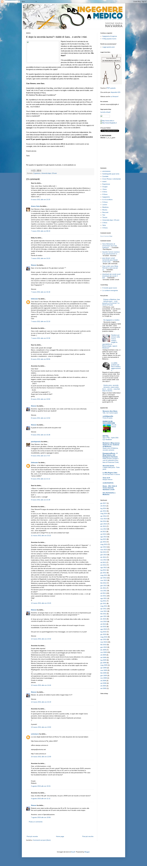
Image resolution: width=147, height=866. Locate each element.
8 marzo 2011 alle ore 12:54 (40, 418)
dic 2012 (103, 557)
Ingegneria (106, 197)
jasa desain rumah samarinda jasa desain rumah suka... (110, 260)
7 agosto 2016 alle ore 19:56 (41, 817)
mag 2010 (103, 637)
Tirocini (104, 217)
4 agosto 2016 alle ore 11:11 (40, 798)
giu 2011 (103, 603)
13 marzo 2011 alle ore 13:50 (41, 727)
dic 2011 (103, 588)
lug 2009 (103, 660)
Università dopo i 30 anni (49, 173)
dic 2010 (103, 619)
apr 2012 (103, 578)
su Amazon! (114, 96)
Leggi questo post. (108, 47)
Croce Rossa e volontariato (111, 179)
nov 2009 (103, 652)
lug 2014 (103, 508)
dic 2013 (103, 526)
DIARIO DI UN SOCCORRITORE (109, 422)
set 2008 (103, 683)
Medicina (105, 207)
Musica (104, 210)
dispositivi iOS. (116, 92)
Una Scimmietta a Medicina (109, 493)
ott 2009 (103, 655)
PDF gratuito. (111, 88)
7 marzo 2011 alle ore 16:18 (40, 292)
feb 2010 (103, 644)
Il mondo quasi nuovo (109, 288)
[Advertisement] (60, 829)
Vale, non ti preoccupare (110, 413)
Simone (33, 265)
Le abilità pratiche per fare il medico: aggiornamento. (116, 366)
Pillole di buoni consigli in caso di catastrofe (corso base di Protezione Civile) (111, 460)
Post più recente (32, 836)
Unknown (34, 299)
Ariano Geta (35, 206)
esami (104, 181)
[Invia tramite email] (32, 170)
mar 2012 (103, 580)
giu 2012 (103, 573)
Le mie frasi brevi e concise (111, 474)
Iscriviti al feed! (105, 112)
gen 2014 (103, 524)
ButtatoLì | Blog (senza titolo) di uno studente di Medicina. (111, 444)
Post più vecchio (87, 836)
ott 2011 (103, 593)
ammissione (106, 171)
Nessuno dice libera (110, 411)
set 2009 (103, 657)
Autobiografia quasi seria (110, 174)
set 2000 (103, 688)
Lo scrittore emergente (110, 290)
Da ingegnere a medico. (111, 320)
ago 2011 (103, 598)
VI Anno (105, 228)
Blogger (87, 852)
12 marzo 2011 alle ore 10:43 (41, 603)
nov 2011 (103, 590)
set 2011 (103, 596)
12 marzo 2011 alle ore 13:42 (41, 639)
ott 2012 (103, 562)
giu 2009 (103, 662)
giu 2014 (103, 511)
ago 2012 (103, 567)
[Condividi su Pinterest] (40, 170)
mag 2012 (103, 575)
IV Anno (105, 202)
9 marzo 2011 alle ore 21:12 (40, 479)
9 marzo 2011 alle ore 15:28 (40, 435)
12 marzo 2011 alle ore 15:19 (41, 702)
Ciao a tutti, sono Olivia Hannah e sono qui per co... (110, 268)
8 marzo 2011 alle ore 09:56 (40, 359)
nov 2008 (103, 678)
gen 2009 (103, 675)
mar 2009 (103, 670)
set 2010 (103, 626)
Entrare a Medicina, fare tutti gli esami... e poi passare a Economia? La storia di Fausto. (111, 302)
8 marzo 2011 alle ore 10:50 (40, 399)
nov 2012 (103, 560)
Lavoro (104, 204)
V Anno (104, 222)
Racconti (105, 212)
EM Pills (105, 436)
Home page (60, 836)
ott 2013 (103, 531)
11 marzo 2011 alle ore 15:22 (41, 535)
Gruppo (105, 187)
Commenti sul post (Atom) (42, 840)
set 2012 (103, 565)
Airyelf (73, 852)
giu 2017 (103, 503)
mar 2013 (103, 549)
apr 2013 (103, 547)
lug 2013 (103, 539)
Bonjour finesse (107, 479)
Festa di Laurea (107, 418)
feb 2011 (103, 614)
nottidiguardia (108, 416)
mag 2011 (103, 606)
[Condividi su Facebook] (38, 170)
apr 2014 (103, 516)
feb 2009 (103, 673)
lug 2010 (103, 632)
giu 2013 (103, 542)
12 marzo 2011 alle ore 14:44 (41, 685)
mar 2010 (103, 642)
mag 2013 (103, 544)
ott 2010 (103, 624)
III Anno (105, 194)
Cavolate (105, 176)
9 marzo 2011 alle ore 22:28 (40, 500)
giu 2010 (103, 634)
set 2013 (103, 534)
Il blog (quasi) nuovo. (109, 39)
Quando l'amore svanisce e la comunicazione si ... (111, 253)
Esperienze (36, 173)
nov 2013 (103, 529)
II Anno (104, 192)
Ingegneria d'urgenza (109, 36)
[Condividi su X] (36, 170)
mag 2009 (103, 665)
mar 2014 (103, 519)
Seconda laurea (108, 465)
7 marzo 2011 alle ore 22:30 (40, 338)
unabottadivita (108, 483)
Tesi (103, 215)
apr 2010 (103, 639)
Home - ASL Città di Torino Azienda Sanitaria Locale (110, 487)
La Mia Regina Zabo (110, 473)
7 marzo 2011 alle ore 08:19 (40, 231)
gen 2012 (103, 585)
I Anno (104, 189)
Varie (104, 225)
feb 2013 (103, 552)
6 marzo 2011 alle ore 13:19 (40, 199)
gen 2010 (103, 647)
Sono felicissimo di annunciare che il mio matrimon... (109, 245)
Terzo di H (106, 478)
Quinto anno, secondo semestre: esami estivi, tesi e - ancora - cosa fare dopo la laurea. (111, 388)
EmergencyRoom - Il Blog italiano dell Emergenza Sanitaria (110, 455)
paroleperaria (36, 441)
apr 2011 (103, 608)
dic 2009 (103, 650)
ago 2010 (103, 629)
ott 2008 (103, 680)
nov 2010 (103, 621)
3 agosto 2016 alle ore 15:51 (41, 786)
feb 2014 (103, 521)
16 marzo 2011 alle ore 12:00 (41, 756)
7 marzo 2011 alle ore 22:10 (40, 321)
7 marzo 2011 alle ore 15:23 (40, 258)
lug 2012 (103, 570)
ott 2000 (103, 686)
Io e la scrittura (107, 199)
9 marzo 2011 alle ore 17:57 (40, 456)
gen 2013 (103, 554)
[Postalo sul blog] (34, 170)
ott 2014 (103, 506)
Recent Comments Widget (106, 236)
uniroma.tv (35, 734)
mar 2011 (103, 611)
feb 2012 (103, 583)
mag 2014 (103, 513)
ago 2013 (103, 537)
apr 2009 (103, 668)
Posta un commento (36, 822)
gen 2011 (103, 616)
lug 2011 (103, 601)
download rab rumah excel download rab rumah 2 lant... (111, 276)
